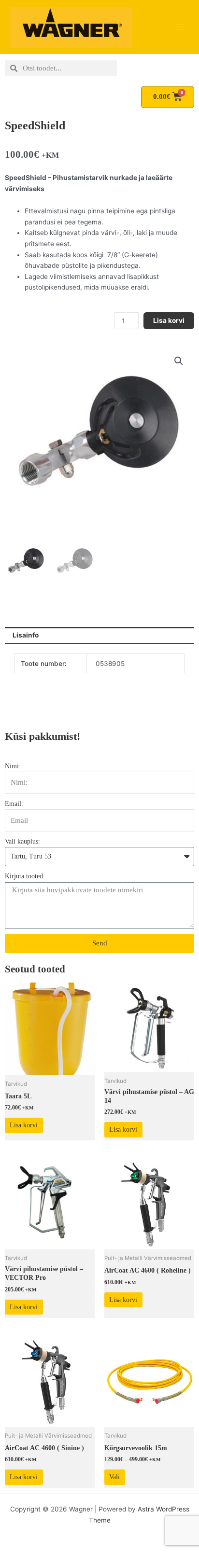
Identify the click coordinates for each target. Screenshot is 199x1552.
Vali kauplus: (22, 841)
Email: (14, 803)
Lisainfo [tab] (26, 635)
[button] (178, 361)
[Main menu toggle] (180, 27)
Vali (114, 1477)
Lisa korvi (169, 320)
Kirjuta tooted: (25, 876)
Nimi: (13, 766)
